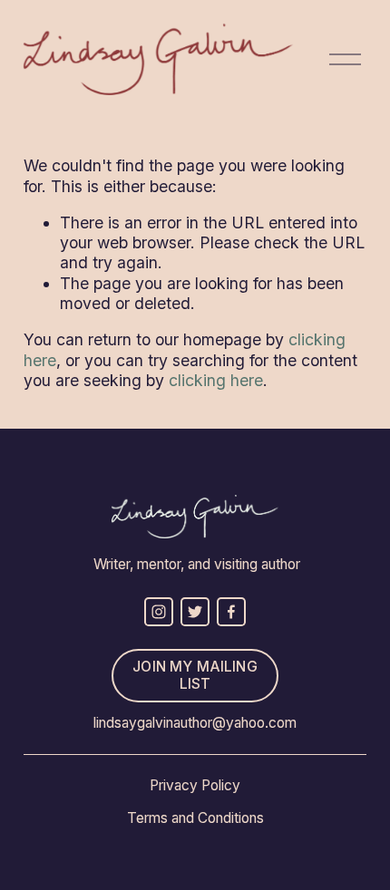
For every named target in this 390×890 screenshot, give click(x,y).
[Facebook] (231, 611)
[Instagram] (158, 611)
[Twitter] (195, 611)
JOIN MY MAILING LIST (194, 675)
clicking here (216, 380)
